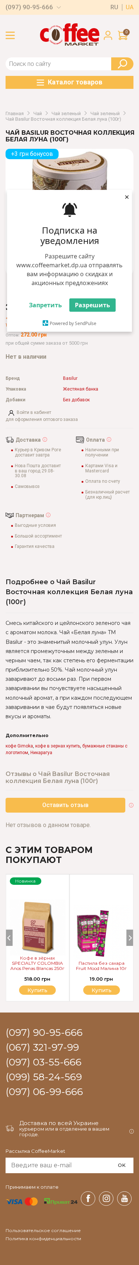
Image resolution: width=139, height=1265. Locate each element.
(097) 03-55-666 (44, 1062)
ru (114, 7)
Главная (15, 113)
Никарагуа (41, 752)
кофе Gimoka (19, 746)
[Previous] (9, 938)
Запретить (45, 305)
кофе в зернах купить (57, 746)
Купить (102, 990)
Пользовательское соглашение (43, 1230)
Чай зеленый (66, 113)
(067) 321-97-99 (42, 1047)
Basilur (70, 378)
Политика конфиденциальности (43, 1238)
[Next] (129, 938)
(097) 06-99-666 (44, 1092)
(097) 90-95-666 (29, 7)
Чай (37, 113)
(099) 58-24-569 (44, 1077)
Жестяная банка (80, 389)
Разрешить (92, 305)
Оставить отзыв (65, 805)
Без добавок (76, 400)
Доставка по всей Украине (59, 1123)
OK (122, 1165)
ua (129, 7)
